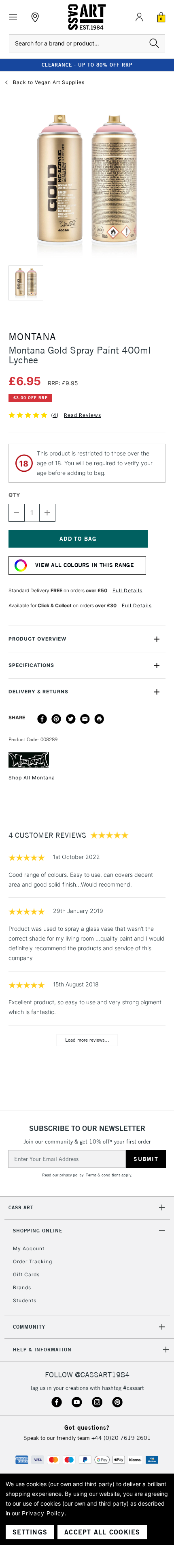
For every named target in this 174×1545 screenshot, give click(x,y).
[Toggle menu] (13, 17)
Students (24, 1300)
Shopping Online (37, 1231)
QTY (14, 495)
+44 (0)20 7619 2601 (121, 1437)
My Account (29, 1248)
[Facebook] (42, 719)
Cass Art (21, 1207)
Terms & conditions (103, 1175)
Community (29, 1327)
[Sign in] (139, 17)
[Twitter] (71, 719)
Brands (22, 1287)
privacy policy (71, 1175)
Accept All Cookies (102, 1532)
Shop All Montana (31, 777)
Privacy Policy (43, 1513)
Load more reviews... (87, 1040)
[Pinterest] (56, 719)
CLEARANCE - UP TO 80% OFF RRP (87, 64)
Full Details (127, 590)
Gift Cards (26, 1274)
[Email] (85, 719)
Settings (30, 1532)
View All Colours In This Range (84, 565)
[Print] (99, 719)
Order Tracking (32, 1261)
